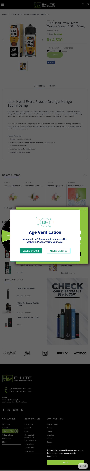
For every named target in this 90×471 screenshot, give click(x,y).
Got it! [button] (65, 462)
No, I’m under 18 (58, 250)
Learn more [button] (52, 456)
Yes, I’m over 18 (31, 250)
